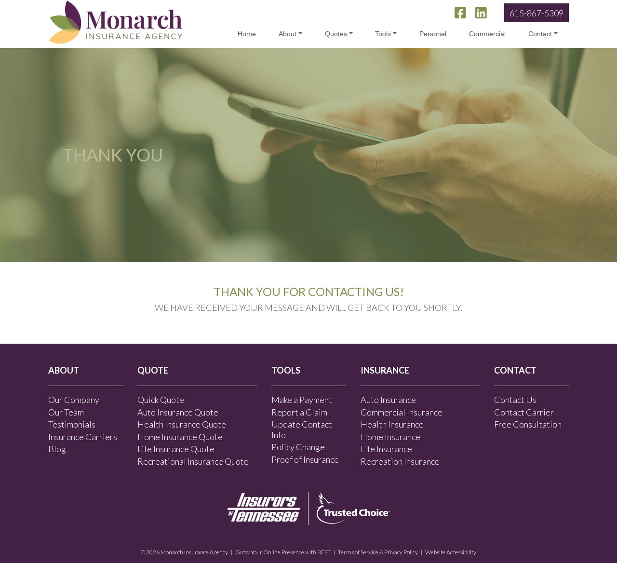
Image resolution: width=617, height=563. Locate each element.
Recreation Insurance (400, 461)
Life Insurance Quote (176, 448)
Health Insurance (392, 424)
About (287, 34)
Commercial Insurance (402, 412)
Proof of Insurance (305, 459)
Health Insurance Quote (181, 424)
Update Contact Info (301, 429)
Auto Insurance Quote (177, 412)
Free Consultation (528, 424)
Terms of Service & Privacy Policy (378, 552)
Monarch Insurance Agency (194, 552)
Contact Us (515, 399)
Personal (432, 34)
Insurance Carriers (82, 436)
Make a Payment (301, 399)
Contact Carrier (524, 412)
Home (247, 34)
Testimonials (71, 424)
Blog (57, 448)
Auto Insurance (388, 399)
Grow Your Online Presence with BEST (283, 552)
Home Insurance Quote (180, 436)
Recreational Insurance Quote (193, 461)
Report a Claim (299, 412)
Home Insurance (390, 436)
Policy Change (298, 447)
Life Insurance (386, 448)
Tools (383, 34)
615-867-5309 (536, 13)
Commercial (487, 34)
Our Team (66, 412)
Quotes (336, 34)
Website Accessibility (450, 552)
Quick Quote (160, 399)
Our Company (73, 399)
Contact (540, 34)
